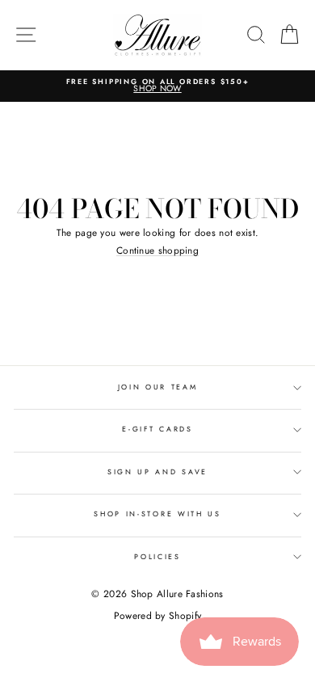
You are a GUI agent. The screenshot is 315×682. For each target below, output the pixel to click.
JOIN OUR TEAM (158, 386)
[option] (157, 86)
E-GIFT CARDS (157, 428)
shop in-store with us (157, 513)
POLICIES (157, 556)
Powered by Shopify (157, 615)
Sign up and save (157, 471)
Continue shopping (157, 251)
